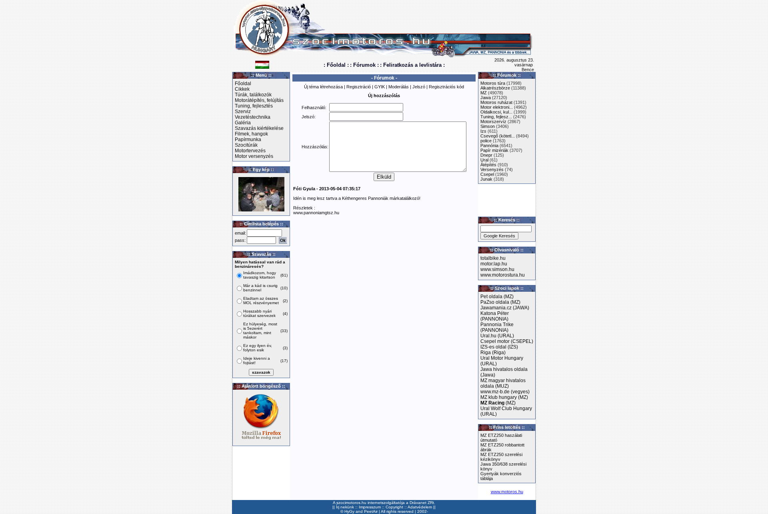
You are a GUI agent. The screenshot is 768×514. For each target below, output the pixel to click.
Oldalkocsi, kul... (496, 112)
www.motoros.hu (507, 491)
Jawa (485, 97)
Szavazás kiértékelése (259, 128)
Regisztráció (358, 86)
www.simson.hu (497, 269)
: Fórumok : (364, 65)
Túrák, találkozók (253, 95)
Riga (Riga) (493, 352)
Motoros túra (492, 83)
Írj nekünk (345, 507)
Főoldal (243, 83)
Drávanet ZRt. (422, 502)
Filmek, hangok (251, 134)
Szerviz (243, 111)
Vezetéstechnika (252, 117)
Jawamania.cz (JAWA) (504, 308)
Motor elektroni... (496, 107)
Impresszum (370, 507)
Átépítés (488, 164)
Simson (487, 126)
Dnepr (486, 155)
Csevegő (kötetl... (497, 135)
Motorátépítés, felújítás (259, 100)
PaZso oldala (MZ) (500, 302)
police (486, 140)
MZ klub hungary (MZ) (504, 397)
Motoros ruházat (496, 102)
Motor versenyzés (254, 156)
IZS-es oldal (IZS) (499, 347)
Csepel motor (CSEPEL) (506, 341)
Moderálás (398, 86)
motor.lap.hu (493, 264)
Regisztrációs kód (446, 86)
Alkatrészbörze (495, 88)
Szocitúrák (246, 145)
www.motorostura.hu (502, 275)
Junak (486, 179)
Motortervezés (250, 150)
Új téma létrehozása (323, 86)
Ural (484, 159)
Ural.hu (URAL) (497, 336)
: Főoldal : (336, 65)
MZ (483, 92)
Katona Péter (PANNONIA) (494, 316)
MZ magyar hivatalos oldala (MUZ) (503, 383)
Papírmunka (248, 139)
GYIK (379, 86)
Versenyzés (492, 169)
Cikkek (242, 89)
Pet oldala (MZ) (497, 296)
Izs (483, 131)
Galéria (243, 123)
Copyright (394, 507)
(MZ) (498, 403)
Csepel (487, 174)
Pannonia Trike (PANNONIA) (497, 327)
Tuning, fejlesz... (496, 116)
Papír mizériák (494, 150)
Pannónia (489, 145)
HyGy (349, 511)
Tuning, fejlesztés (254, 106)
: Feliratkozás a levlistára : (412, 65)
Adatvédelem (420, 507)
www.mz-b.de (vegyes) (505, 391)
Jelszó (418, 86)
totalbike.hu (493, 258)
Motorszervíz (493, 121)
